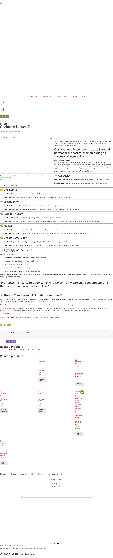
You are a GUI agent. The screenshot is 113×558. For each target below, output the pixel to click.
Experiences (47, 96)
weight (13, 332)
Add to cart (11, 341)
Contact (83, 96)
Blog (65, 96)
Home (2, 131)
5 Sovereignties (32, 96)
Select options (4, 410)
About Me (74, 96)
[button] (51, 139)
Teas (6, 131)
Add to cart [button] (41, 379)
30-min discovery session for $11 (19, 474)
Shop (59, 96)
